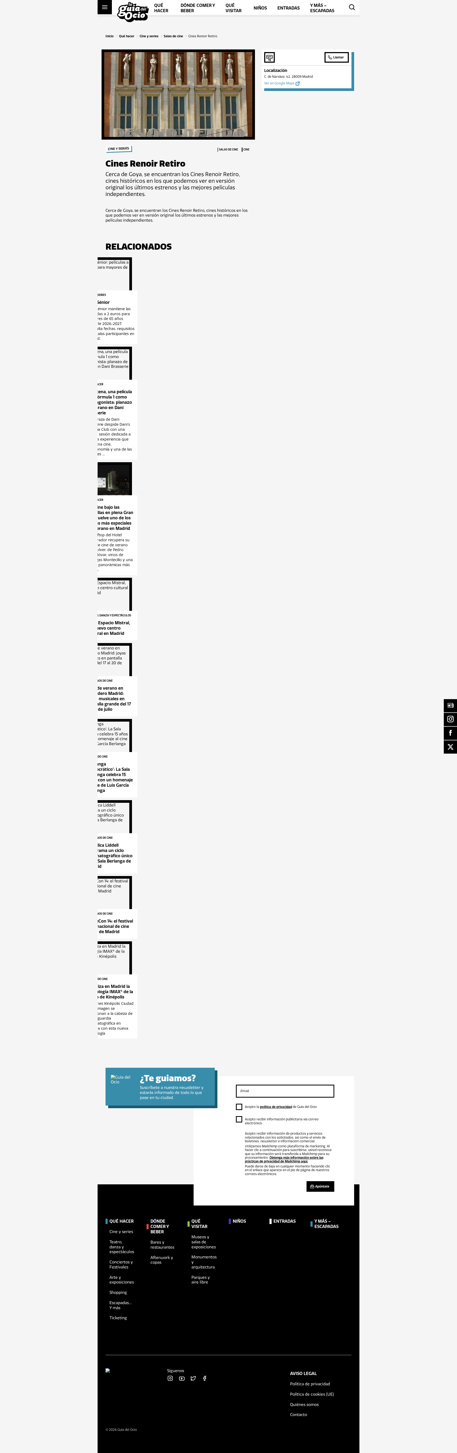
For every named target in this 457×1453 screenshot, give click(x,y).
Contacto (298, 1414)
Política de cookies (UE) (312, 1394)
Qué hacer (126, 36)
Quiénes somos (304, 1404)
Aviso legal (303, 1373)
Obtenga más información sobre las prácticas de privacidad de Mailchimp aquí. (284, 1159)
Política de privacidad (310, 1384)
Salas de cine (173, 36)
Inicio (110, 36)
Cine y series (149, 36)
